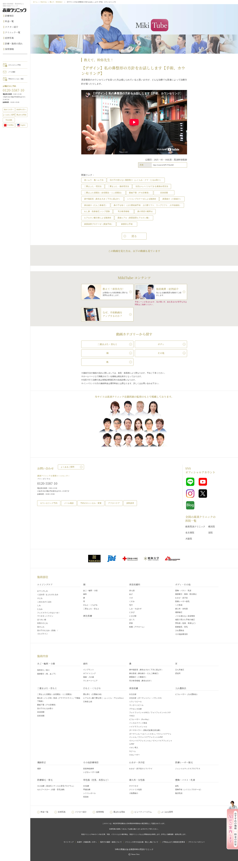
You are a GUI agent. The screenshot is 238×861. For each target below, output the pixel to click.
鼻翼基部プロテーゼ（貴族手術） (98, 224)
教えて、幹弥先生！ (56, 2)
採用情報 (9, 49)
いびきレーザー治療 (91, 772)
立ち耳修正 (179, 670)
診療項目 (9, 15)
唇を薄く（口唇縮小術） (93, 694)
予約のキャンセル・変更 (15, 79)
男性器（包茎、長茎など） (186, 623)
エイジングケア (45, 584)
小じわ (40, 598)
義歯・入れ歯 (88, 677)
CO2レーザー (134, 755)
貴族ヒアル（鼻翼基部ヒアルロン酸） (133, 218)
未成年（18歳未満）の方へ (87, 842)
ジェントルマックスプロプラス (187, 769)
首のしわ (40, 627)
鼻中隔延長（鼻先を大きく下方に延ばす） (102, 199)
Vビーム (132, 751)
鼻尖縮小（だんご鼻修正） (95, 205)
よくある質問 (167, 812)
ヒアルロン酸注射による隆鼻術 (97, 218)
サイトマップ (69, 842)
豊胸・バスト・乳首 (183, 591)
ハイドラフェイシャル (138, 727)
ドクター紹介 (11, 26)
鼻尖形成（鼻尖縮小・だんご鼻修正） (144, 673)
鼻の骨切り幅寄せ (145, 211)
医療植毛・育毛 (181, 627)
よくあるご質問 (67, 467)
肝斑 (131, 623)
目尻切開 (40, 716)
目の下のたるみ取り (45, 708)
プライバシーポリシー (196, 842)
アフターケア (114, 503)
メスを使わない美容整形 (185, 616)
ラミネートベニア (90, 681)
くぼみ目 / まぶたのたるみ (47, 594)
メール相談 (11, 72)
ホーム (35, 2)
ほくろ (132, 620)
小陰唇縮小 (133, 793)
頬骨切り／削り (43, 670)
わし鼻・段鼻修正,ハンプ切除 (97, 211)
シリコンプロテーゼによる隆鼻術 (141, 199)
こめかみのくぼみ (44, 602)
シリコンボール (89, 793)
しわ (39, 605)
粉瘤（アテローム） (137, 627)
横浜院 (211, 526)
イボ (131, 598)
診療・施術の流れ (14, 43)
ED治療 (86, 786)
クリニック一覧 (12, 32)
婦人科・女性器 (181, 609)
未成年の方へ (21, 109)
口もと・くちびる (90, 605)
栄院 (210, 532)
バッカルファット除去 (138, 723)
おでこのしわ (42, 591)
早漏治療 (86, 789)
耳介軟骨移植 (123, 211)
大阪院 (188, 538)
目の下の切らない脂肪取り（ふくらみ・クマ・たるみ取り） (136, 180)
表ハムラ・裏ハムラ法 (93, 180)
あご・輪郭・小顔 (90, 591)
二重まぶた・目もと (91, 609)
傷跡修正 (178, 612)
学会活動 (9, 120)
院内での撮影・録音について (111, 842)
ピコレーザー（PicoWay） (139, 719)
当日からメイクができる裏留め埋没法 (151, 186)
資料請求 (130, 503)
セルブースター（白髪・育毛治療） (51, 789)
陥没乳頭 (178, 793)
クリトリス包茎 (135, 789)
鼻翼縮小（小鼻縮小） (172, 199)
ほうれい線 (41, 620)
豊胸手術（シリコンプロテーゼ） (188, 789)
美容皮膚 (133, 688)
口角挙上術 (87, 702)
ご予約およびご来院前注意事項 (173, 842)
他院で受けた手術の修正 (185, 620)
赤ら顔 (132, 591)
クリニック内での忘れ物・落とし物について (141, 842)
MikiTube (43, 2)
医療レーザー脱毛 (182, 601)
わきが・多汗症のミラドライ (140, 769)
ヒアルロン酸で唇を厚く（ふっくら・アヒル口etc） (104, 698)
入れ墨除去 (179, 630)
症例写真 (9, 37)
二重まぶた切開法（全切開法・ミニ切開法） (103, 193)
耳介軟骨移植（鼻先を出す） (140, 681)
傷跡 (39, 769)
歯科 (85, 594)
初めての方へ (9, 109)
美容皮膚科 (134, 584)
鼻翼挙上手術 (127, 224)
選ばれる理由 (21, 115)
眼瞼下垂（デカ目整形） (139, 193)
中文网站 (10, 125)
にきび (132, 612)
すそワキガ (133, 786)
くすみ (132, 601)
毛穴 (131, 605)
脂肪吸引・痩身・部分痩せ (186, 594)
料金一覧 (9, 21)
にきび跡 (132, 616)
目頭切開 (164, 193)
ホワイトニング (89, 673)
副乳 (177, 786)
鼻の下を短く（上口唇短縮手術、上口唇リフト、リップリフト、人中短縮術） (147, 205)
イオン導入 (133, 748)
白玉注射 (132, 694)
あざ (131, 594)
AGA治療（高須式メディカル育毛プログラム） (56, 786)
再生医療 (87, 615)
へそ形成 (178, 605)
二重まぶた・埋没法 (93, 186)
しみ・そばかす (135, 609)
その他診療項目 (181, 634)
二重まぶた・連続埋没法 (118, 186)
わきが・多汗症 (181, 598)
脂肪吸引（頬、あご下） (47, 674)
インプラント (88, 670)
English (22, 125)
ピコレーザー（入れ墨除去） (186, 694)
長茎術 (86, 797)
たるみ (40, 609)
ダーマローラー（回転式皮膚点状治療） (145, 730)
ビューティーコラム (143, 812)
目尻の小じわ (42, 623)
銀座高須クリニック (195, 526)
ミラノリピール (135, 702)
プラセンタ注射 (135, 709)
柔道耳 (178, 673)
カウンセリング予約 (14, 65)
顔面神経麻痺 (88, 769)
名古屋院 (189, 532)
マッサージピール (136, 705)
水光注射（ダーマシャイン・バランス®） (146, 698)
